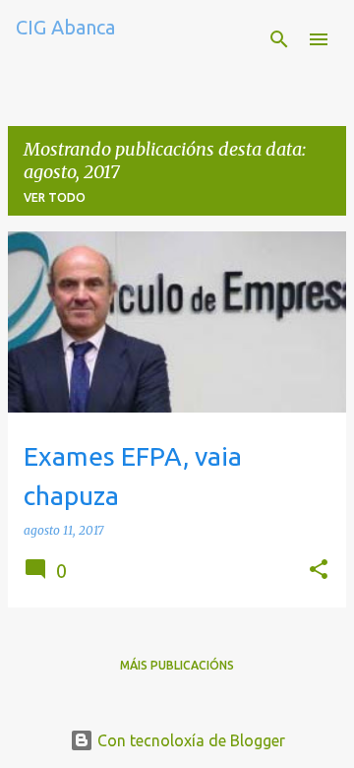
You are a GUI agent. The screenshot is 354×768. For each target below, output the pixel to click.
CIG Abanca (65, 27)
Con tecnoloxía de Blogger (189, 740)
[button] (318, 570)
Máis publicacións (177, 665)
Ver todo (55, 197)
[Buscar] (279, 39)
